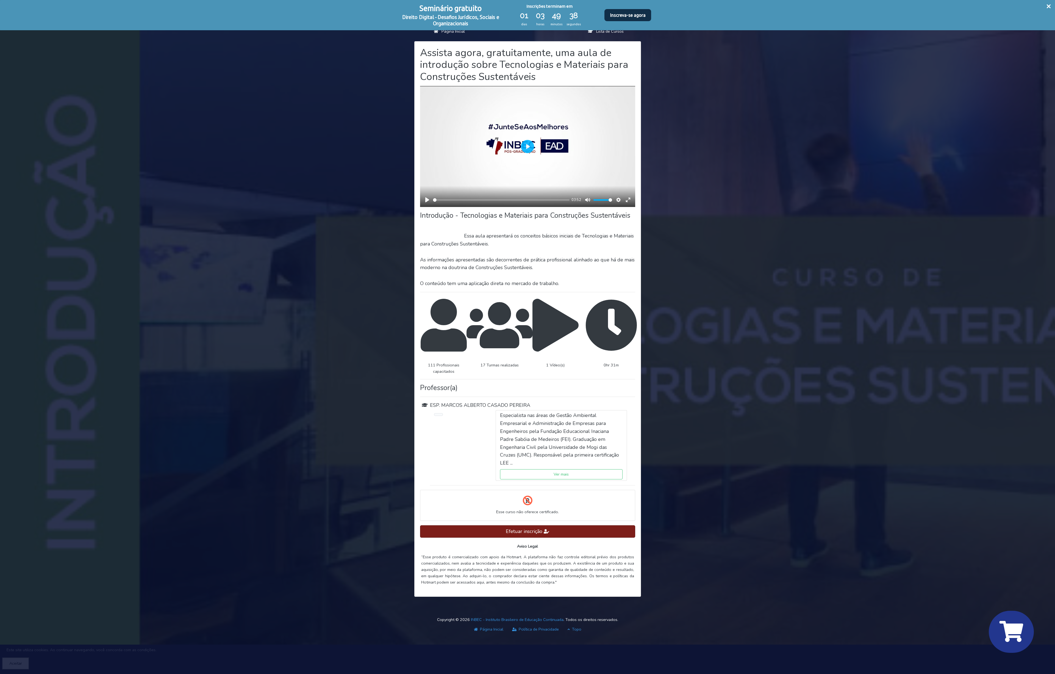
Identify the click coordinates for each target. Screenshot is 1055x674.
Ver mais (561, 474)
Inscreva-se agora (628, 15)
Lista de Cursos (608, 31)
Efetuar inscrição (525, 531)
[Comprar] (1011, 632)
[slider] (501, 200)
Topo (576, 629)
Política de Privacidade (538, 629)
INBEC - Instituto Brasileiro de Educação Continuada (517, 619)
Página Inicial (451, 31)
